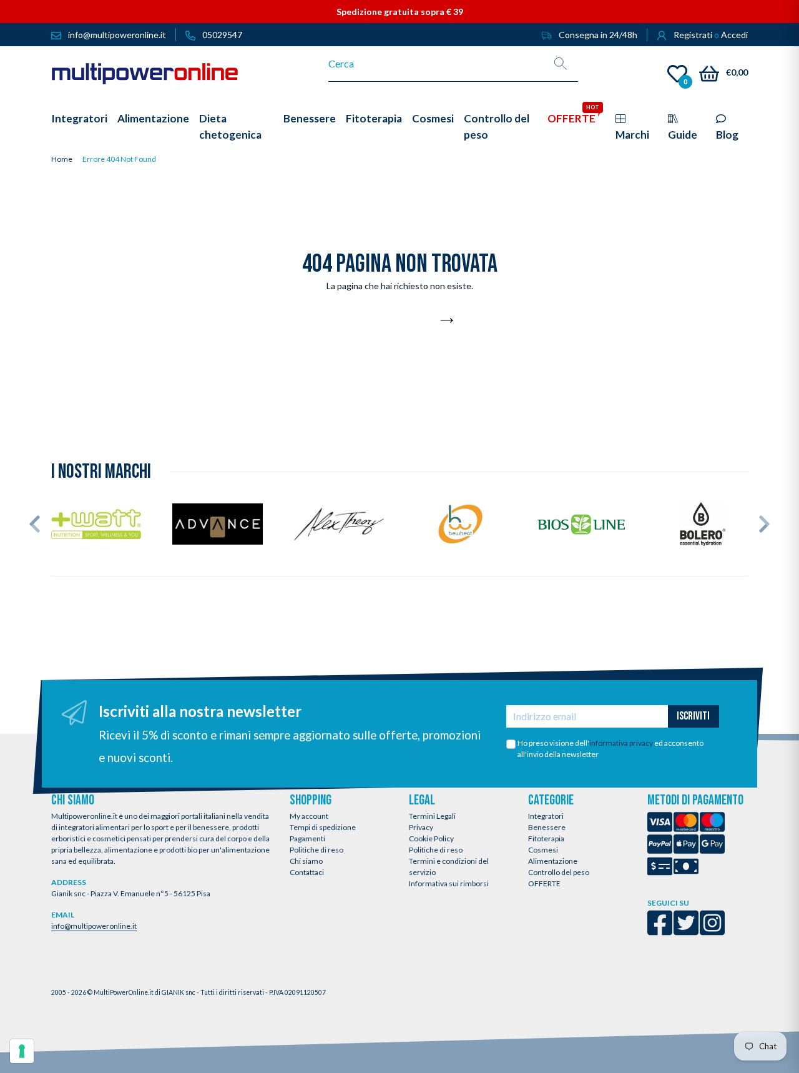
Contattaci (307, 872)
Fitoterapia (546, 838)
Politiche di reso (316, 849)
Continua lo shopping (392, 321)
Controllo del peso (558, 872)
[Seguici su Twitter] (686, 931)
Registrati (693, 34)
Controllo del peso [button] (496, 126)
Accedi (734, 34)
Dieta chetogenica (230, 126)
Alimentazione (552, 861)
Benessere (547, 827)
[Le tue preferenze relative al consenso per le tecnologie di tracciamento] (22, 1051)
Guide (682, 134)
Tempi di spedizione (323, 827)
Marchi (632, 134)
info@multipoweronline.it (94, 926)
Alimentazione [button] (153, 118)
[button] (34, 524)
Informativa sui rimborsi (449, 883)
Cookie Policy (431, 838)
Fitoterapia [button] (374, 118)
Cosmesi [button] (433, 118)
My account (309, 816)
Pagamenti (307, 838)
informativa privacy (621, 743)
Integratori (546, 816)
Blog (727, 134)
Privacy (421, 827)
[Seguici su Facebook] (659, 931)
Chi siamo (306, 861)
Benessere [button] (309, 118)
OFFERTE (544, 883)
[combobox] (436, 63)
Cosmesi (543, 849)
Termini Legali (432, 816)
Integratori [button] (79, 118)
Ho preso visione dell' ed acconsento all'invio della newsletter (610, 748)
